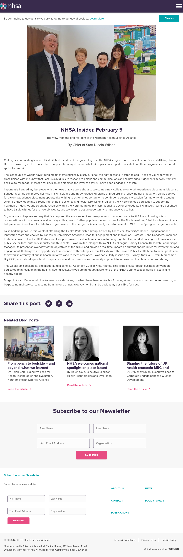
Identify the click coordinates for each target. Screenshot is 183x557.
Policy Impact (154, 500)
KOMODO (173, 549)
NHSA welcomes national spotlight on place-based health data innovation (87, 367)
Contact (117, 500)
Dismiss (169, 18)
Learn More (97, 18)
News (148, 488)
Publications (120, 512)
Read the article (18, 389)
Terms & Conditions (124, 540)
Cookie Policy (169, 540)
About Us (117, 488)
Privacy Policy (148, 540)
